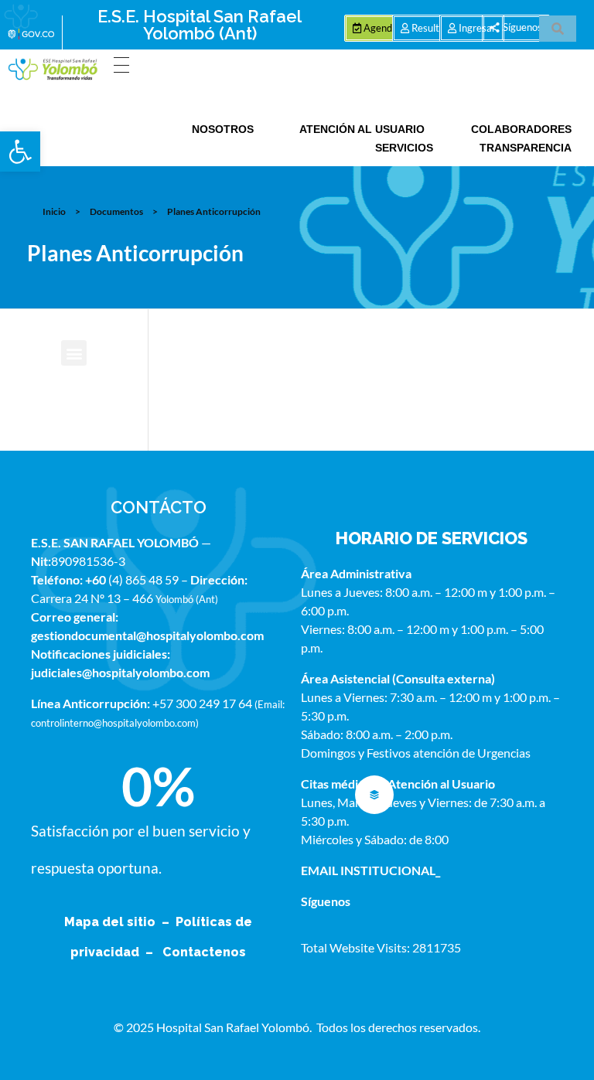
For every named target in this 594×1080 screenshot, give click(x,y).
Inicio (54, 211)
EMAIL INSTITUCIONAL (368, 870)
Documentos (116, 211)
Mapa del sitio (111, 922)
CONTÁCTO (159, 507)
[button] (20, 151)
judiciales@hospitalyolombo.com (120, 672)
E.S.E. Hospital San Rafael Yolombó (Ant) (199, 24)
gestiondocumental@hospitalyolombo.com (147, 635)
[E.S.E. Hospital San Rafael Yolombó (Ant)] (53, 69)
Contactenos (204, 952)
